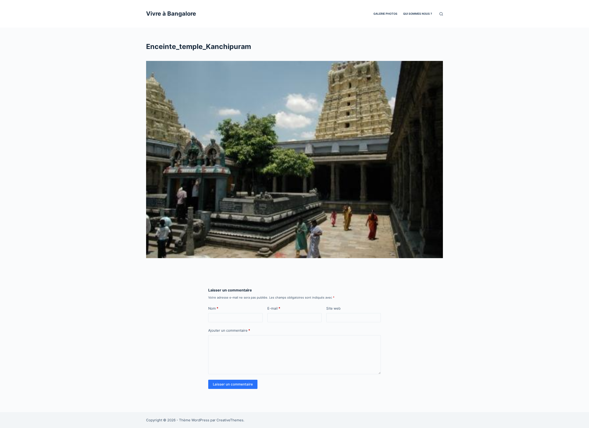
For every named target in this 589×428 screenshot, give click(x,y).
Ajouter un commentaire (229, 330)
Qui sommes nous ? (417, 13)
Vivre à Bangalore (171, 13)
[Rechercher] (441, 14)
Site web (333, 308)
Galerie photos (385, 13)
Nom (213, 308)
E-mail (273, 308)
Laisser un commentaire (233, 384)
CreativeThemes (230, 420)
